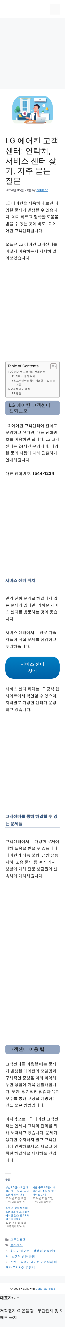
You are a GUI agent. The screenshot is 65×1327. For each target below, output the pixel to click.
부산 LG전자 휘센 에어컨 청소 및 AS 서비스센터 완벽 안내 (17, 1191)
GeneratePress (45, 1288)
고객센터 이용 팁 (20, 389)
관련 (18, 393)
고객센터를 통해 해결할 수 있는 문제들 (35, 382)
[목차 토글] (52, 366)
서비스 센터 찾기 (32, 667)
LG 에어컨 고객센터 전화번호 (27, 371)
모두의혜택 (18, 1239)
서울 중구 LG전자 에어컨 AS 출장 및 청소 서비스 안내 (44, 1191)
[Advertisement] (32, 54)
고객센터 (16, 1245)
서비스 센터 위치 (25, 376)
